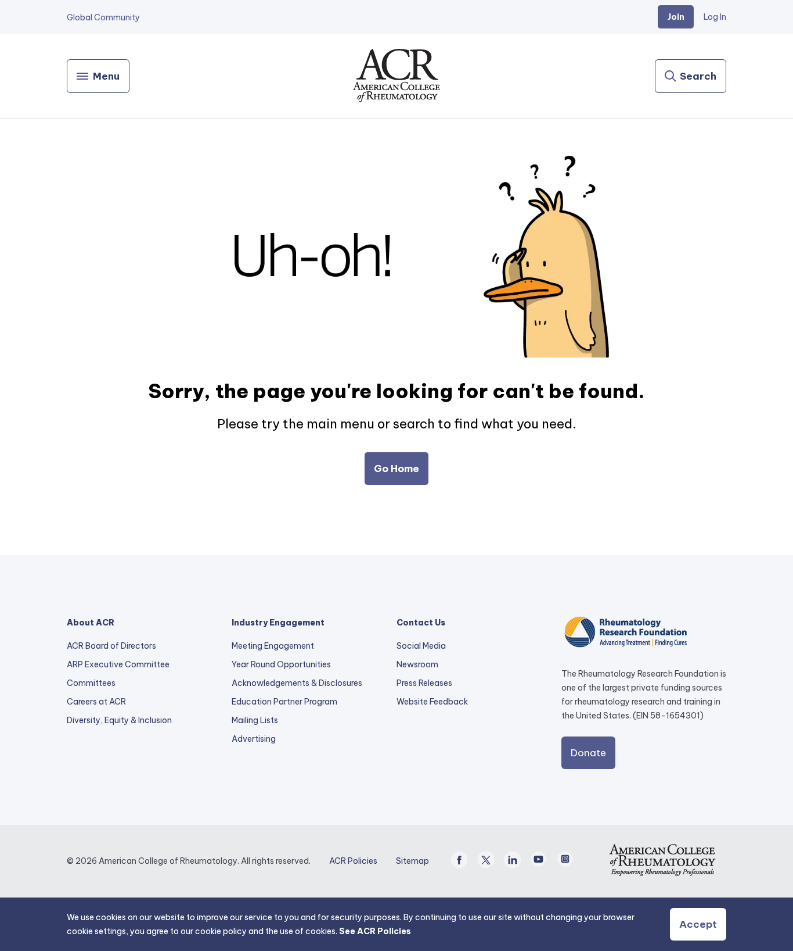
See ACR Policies (375, 931)
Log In (715, 17)
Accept (698, 924)
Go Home (396, 468)
